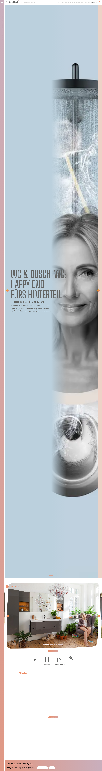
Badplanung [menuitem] (2, 18)
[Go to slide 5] (58, 576)
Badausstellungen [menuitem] (79, 2)
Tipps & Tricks (77, 711)
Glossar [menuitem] (69, 2)
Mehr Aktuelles (53, 717)
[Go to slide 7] (58, 644)
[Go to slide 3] (54, 576)
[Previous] (7, 290)
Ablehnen (52, 768)
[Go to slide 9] (62, 644)
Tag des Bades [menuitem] (94, 2)
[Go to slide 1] (49, 576)
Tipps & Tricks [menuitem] (64, 2)
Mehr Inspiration (53, 651)
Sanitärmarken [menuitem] (87, 2)
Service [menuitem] (73, 2)
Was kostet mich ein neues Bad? (74, 736)
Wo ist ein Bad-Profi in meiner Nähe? (30, 736)
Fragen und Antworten (52, 756)
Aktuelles (25, 710)
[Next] (98, 290)
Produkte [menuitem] (2, 27)
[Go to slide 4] (56, 576)
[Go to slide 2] (53, 576)
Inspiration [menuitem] (2, 9)
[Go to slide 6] (55, 644)
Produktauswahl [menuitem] (59, 659)
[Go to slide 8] (60, 644)
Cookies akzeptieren (42, 768)
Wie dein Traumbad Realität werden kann (34, 285)
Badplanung (21, 710)
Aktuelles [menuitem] (58, 2)
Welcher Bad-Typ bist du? (30, 757)
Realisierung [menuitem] (2, 36)
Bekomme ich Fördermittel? (48, 736)
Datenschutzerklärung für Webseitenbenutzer (20, 768)
